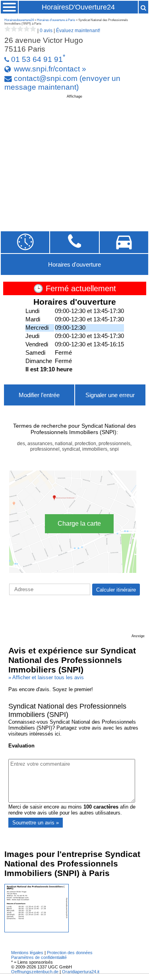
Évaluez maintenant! (78, 30)
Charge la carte (79, 523)
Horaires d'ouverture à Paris (56, 20)
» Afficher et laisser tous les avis (46, 677)
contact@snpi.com (45, 78)
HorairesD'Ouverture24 (78, 7)
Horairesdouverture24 (19, 20)
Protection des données (70, 952)
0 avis (46, 30)
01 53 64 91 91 (37, 59)
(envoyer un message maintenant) (62, 82)
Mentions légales (27, 952)
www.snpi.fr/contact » (50, 69)
